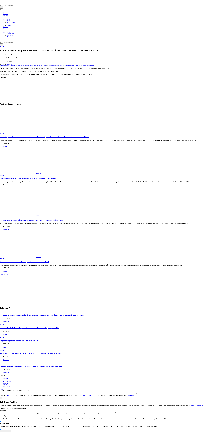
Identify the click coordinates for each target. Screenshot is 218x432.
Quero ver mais (4, 274)
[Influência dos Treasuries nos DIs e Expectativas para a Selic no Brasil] (18, 257)
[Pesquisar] (1, 7)
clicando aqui (130, 395)
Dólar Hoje (10, 35)
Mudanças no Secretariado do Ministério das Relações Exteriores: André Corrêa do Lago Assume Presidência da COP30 (42, 315)
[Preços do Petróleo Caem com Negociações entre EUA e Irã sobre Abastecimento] (18, 173)
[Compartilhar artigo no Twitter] (39, 65)
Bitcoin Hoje (10, 37)
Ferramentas (6, 32)
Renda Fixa (10, 20)
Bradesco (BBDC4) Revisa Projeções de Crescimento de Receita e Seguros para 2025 (29, 328)
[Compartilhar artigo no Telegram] (71, 65)
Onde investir (7, 19)
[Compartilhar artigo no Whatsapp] (54, 65)
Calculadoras (10, 33)
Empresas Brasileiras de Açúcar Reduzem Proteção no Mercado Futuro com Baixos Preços (31, 220)
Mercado (5, 15)
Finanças (5, 27)
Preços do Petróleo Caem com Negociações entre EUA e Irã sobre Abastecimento (28, 178)
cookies (8, 395)
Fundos (9, 25)
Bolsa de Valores (11, 22)
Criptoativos (10, 24)
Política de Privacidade (88, 395)
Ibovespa (5, 14)
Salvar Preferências (5, 431)
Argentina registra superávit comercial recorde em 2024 (19, 341)
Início (4, 12)
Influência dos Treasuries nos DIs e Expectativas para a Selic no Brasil (24, 262)
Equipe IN (10, 64)
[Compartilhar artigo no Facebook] (24, 65)
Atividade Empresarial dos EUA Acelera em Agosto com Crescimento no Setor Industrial (31, 366)
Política (5, 28)
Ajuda (1, 389)
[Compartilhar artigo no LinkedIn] (8, 65)
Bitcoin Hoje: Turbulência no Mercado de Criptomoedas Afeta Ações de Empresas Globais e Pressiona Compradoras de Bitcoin (44, 137)
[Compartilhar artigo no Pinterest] (86, 65)
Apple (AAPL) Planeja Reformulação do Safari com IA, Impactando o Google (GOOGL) (31, 353)
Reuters (5, 347)
